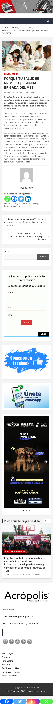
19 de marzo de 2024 (13, 92)
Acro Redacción (33, 574)
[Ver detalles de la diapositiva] (26, 462)
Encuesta (6, 657)
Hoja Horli (6, 664)
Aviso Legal (7, 653)
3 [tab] (29, 510)
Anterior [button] (7, 462)
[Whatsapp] (7, 199)
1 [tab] (23, 510)
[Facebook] (14, 199)
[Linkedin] (28, 199)
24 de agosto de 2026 (14, 574)
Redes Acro (30, 92)
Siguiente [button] (46, 462)
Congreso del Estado (23, 203)
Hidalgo (36, 203)
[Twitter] (21, 199)
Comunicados (11, 74)
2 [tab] (26, 510)
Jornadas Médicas (12, 206)
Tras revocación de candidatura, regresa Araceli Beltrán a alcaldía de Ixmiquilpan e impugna (27, 236)
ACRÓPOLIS (33, 687)
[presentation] (45, 521)
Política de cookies (10, 668)
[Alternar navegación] (5, 21)
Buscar (7, 251)
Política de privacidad (11, 672)
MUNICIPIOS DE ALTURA (15, 552)
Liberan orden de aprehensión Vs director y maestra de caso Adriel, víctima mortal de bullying (26, 222)
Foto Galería (7, 661)
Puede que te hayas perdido (22, 521)
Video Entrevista (9, 675)
